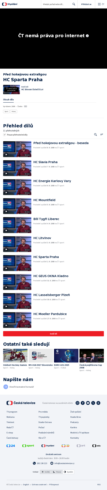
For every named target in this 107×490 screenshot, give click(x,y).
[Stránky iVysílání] (47, 446)
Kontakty (74, 437)
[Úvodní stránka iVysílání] (12, 4)
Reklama (10, 417)
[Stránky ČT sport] (28, 446)
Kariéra (73, 427)
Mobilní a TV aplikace (79, 432)
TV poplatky (43, 417)
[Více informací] (87, 36)
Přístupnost (54, 484)
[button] (18, 149)
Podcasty (74, 422)
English (26, 484)
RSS (98, 484)
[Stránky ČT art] (81, 446)
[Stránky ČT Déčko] (65, 446)
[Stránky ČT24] (11, 446)
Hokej (14, 111)
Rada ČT (10, 427)
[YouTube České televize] (88, 403)
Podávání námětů (46, 432)
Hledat (74, 4)
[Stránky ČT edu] (96, 446)
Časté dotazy (12, 437)
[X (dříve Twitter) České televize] (93, 403)
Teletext (10, 422)
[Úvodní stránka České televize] (21, 403)
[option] (45, 472)
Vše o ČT (42, 437)
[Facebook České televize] (83, 403)
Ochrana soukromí (39, 484)
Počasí (41, 427)
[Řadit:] (102, 134)
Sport (6, 111)
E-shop (10, 432)
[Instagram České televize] (77, 403)
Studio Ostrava (45, 422)
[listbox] (57, 472)
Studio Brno (75, 417)
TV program (12, 411)
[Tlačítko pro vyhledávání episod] (95, 134)
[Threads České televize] (98, 403)
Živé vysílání (75, 411)
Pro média (43, 411)
